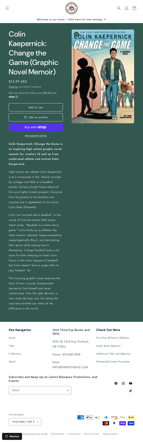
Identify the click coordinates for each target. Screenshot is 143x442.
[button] (7, 8)
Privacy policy (74, 433)
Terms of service (91, 433)
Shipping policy (110, 433)
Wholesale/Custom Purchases (113, 361)
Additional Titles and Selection (113, 353)
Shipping (13, 86)
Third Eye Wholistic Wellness (112, 338)
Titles (12, 346)
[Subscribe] (67, 390)
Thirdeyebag (23, 434)
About (12, 361)
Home (12, 338)
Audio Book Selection (108, 346)
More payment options (36, 135)
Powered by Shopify (38, 434)
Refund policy (57, 433)
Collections (15, 353)
